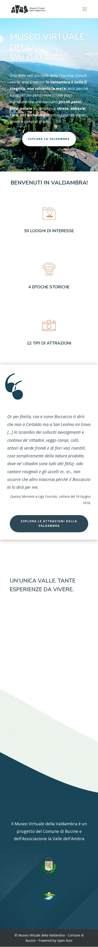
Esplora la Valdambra (49, 139)
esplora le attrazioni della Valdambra (49, 523)
